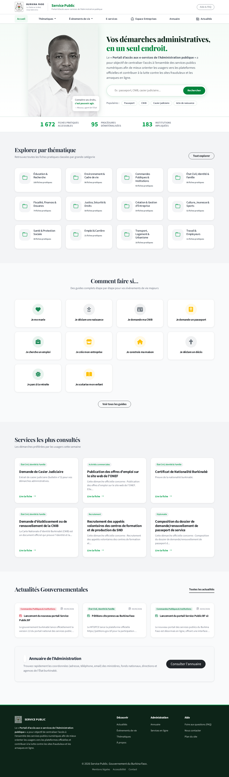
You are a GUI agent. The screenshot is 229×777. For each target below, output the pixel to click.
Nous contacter (193, 730)
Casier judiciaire (161, 103)
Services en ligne (159, 730)
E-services (111, 19)
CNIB (144, 103)
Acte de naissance (185, 103)
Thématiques (124, 737)
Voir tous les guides (114, 404)
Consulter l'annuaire (186, 664)
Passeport (129, 103)
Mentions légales (101, 769)
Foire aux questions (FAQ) (198, 724)
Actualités (206, 19)
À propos (121, 742)
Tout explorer (201, 156)
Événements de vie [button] (80, 19)
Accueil (21, 19)
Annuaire (175, 19)
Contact (133, 769)
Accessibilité (119, 769)
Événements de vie (127, 730)
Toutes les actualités (201, 589)
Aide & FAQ (205, 7)
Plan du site (191, 737)
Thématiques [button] (46, 19)
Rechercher (194, 90)
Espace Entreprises (146, 19)
